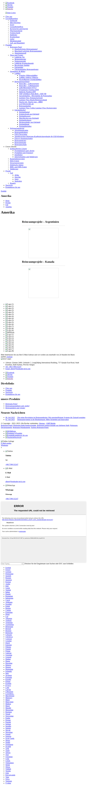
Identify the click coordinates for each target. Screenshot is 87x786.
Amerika (8, 207)
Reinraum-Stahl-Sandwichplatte (24, 425)
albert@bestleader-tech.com (15, 481)
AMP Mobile (51, 423)
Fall (6, 205)
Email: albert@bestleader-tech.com (17, 369)
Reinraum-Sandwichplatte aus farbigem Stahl (53, 425)
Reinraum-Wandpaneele (21, 427)
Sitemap (42, 423)
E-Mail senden (6, 443)
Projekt (8, 203)
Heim (7, 201)
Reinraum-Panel (6, 425)
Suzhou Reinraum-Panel (39, 427)
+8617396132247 (11, 464)
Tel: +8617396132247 (13, 367)
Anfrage (9, 357)
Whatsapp (4, 445)
